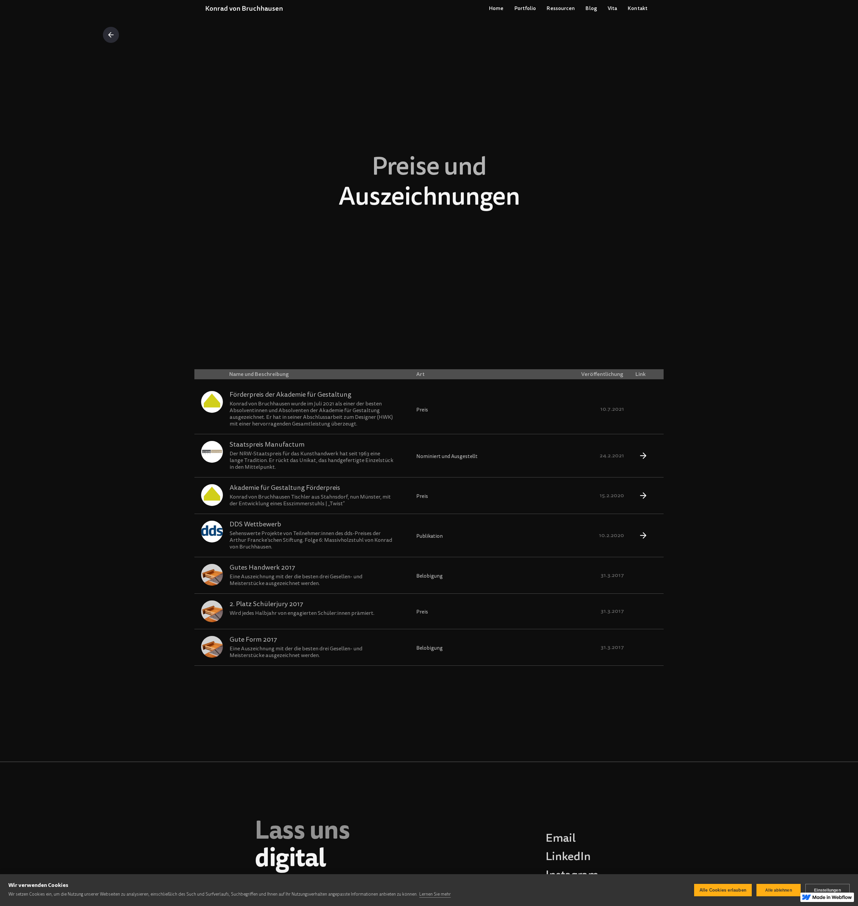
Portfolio (525, 8)
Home (496, 8)
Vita (612, 8)
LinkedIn (568, 856)
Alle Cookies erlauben (722, 890)
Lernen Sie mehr (435, 894)
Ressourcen (561, 8)
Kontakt (638, 8)
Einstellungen (827, 890)
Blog (591, 8)
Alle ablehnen (778, 890)
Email (561, 838)
